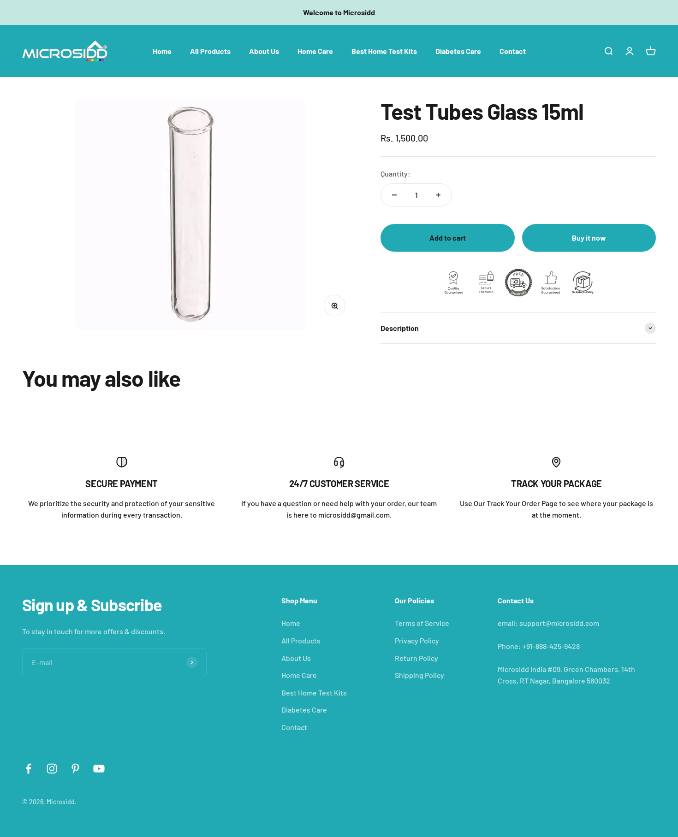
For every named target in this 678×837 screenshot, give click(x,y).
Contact (513, 50)
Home (162, 50)
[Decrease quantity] (394, 195)
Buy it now (589, 237)
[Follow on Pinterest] (75, 768)
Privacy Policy (417, 640)
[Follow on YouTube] (99, 768)
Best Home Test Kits (384, 50)
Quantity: (395, 173)
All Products (210, 50)
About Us (264, 50)
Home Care (315, 50)
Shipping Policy (419, 675)
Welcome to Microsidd (339, 12)
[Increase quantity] (438, 195)
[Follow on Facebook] (28, 768)
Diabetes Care (458, 50)
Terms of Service (422, 623)
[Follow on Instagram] (52, 768)
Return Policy (416, 658)
